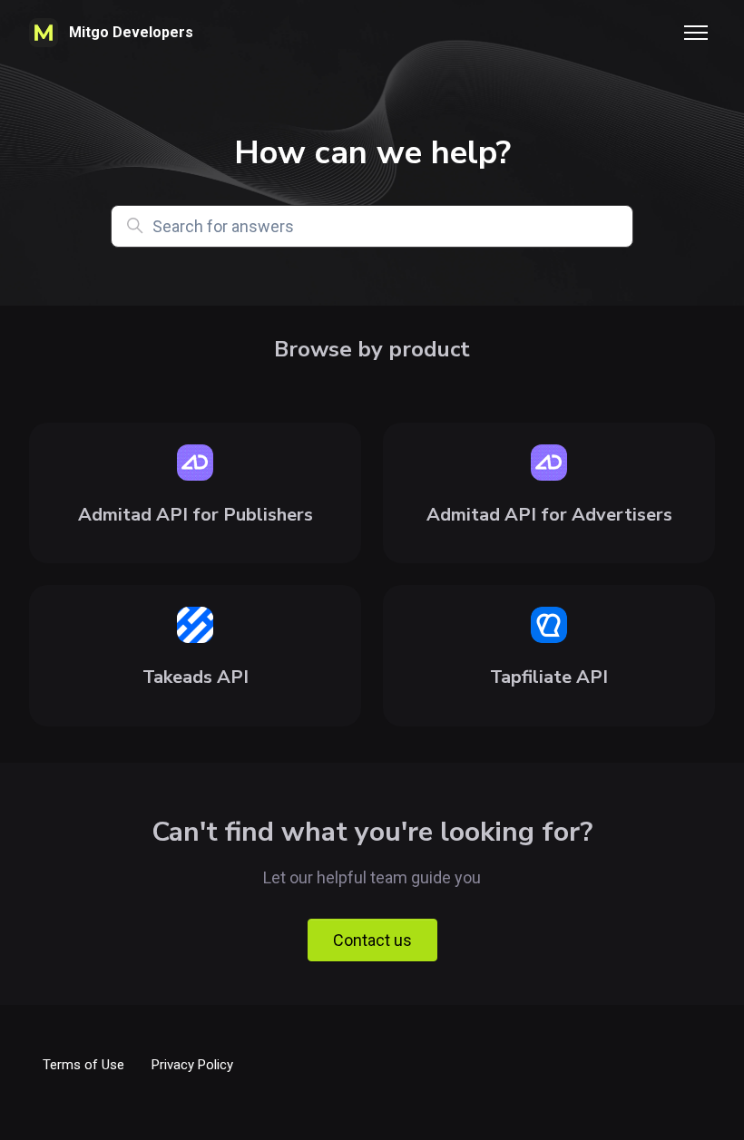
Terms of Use (83, 1065)
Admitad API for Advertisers (549, 514)
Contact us (372, 940)
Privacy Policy (192, 1065)
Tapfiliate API (549, 677)
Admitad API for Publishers (195, 514)
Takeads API (195, 677)
